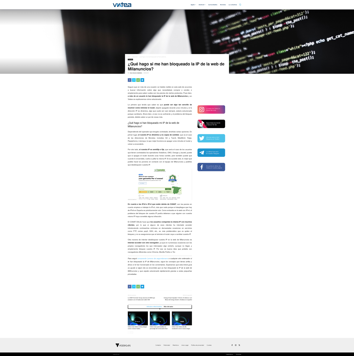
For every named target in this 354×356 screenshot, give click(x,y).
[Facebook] (129, 80)
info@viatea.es (229, 354)
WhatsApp (238, 354)
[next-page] (132, 332)
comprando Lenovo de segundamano (153, 258)
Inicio (129, 57)
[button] (240, 5)
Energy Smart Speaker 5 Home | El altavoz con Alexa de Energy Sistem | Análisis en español (178, 299)
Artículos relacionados (154, 306)
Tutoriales (135, 57)
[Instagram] (236, 345)
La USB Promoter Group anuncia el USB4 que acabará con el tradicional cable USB (141, 299)
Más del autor (168, 306)
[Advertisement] (211, 89)
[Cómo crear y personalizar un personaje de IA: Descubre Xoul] (160, 318)
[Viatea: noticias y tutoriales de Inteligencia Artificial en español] (129, 4)
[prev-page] (129, 332)
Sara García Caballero (136, 73)
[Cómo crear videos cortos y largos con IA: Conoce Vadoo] (138, 318)
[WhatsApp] (138, 80)
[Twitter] (134, 80)
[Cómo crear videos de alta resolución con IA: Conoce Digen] (182, 318)
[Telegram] (142, 80)
